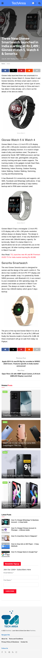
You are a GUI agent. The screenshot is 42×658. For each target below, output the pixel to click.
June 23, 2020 (6, 59)
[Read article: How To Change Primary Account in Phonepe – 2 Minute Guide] (6, 530)
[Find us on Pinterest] (9, 652)
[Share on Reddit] (29, 70)
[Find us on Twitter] (5, 652)
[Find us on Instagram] (16, 652)
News (8, 63)
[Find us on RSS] (12, 652)
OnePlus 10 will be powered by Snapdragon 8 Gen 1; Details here (17, 413)
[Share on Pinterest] (21, 70)
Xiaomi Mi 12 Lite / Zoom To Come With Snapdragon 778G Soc (19, 444)
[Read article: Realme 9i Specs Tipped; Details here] (21, 464)
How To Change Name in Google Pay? (24, 552)
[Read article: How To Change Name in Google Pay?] (6, 554)
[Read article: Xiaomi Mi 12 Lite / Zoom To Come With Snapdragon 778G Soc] (21, 434)
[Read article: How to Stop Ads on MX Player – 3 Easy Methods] (6, 546)
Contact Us (24, 642)
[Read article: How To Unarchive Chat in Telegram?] (6, 538)
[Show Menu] (2, 3)
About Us (4, 639)
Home (3, 63)
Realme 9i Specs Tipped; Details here (18, 475)
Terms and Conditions (16, 639)
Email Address (9, 573)
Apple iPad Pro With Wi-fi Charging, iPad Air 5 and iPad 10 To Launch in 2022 (21, 504)
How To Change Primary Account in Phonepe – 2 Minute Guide (23, 529)
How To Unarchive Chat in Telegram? (24, 536)
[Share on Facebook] (5, 70)
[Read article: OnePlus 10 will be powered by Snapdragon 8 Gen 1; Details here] (21, 404)
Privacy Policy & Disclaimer (10, 642)
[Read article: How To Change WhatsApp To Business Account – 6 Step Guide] (6, 522)
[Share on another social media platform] (36, 70)
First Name (8, 580)
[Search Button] (39, 3)
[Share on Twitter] (13, 70)
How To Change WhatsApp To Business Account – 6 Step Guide (25, 521)
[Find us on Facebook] (2, 652)
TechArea (19, 3)
